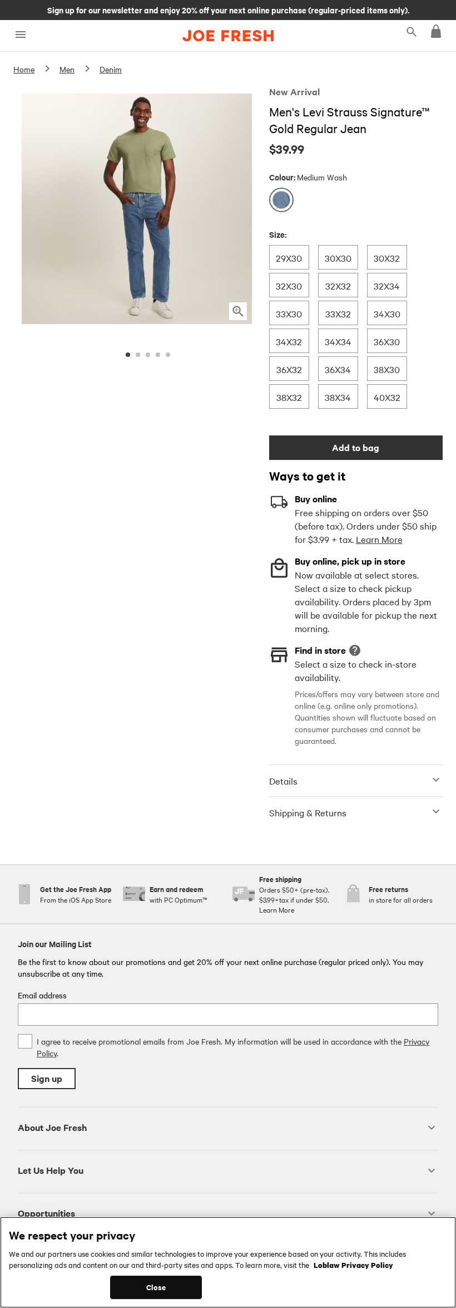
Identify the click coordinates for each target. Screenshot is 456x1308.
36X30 (386, 341)
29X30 (288, 257)
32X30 (288, 285)
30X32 (386, 257)
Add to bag (355, 447)
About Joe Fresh (52, 1127)
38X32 (289, 396)
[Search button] (411, 31)
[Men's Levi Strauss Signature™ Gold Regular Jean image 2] (138, 354)
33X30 (288, 313)
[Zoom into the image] (238, 311)
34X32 (288, 341)
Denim (111, 69)
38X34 (337, 396)
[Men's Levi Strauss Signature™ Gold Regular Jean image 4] (158, 354)
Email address (42, 995)
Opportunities (46, 1213)
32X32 (338, 285)
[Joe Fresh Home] (228, 35)
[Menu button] (20, 35)
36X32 (289, 368)
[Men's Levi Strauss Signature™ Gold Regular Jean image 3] (148, 354)
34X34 (337, 341)
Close (156, 1287)
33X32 (338, 313)
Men (67, 69)
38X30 (386, 368)
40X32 (386, 396)
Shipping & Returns (307, 812)
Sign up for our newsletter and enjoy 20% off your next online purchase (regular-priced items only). (228, 9)
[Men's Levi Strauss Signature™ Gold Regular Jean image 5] (168, 354)
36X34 (337, 368)
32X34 (386, 285)
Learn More (379, 539)
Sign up (46, 1078)
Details (283, 781)
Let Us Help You (50, 1170)
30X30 (337, 257)
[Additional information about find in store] (354, 650)
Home (23, 69)
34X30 (386, 313)
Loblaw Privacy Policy (353, 1264)
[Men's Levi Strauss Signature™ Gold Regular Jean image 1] (128, 354)
